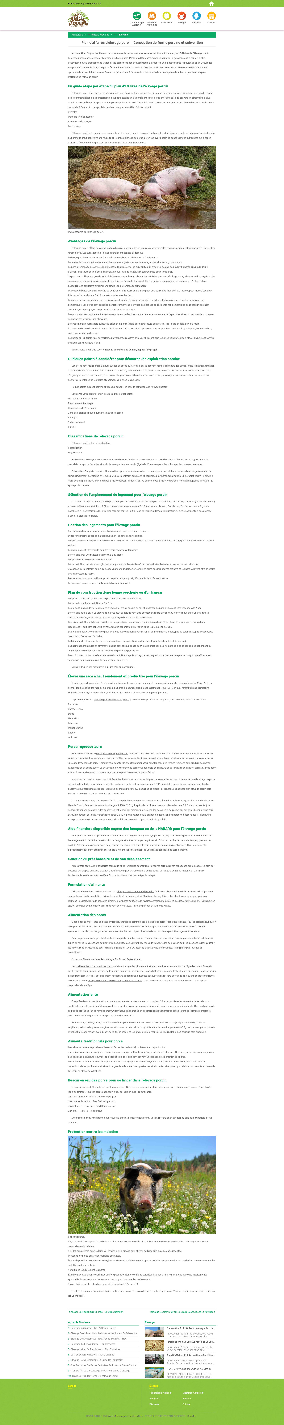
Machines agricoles (193, 1392)
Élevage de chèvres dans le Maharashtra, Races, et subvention (104, 1333)
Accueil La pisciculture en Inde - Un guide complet (97, 1312)
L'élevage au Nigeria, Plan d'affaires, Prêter (93, 1328)
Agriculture (77, 34)
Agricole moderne (100, 34)
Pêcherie (154, 1404)
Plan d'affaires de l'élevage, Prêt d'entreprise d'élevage (100, 1371)
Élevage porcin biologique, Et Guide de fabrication (97, 1360)
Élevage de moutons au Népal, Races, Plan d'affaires (98, 1339)
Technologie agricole (160, 1392)
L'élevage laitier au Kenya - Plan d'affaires (93, 1344)
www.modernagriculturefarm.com (125, 1416)
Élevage (123, 34)
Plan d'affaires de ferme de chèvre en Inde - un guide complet (104, 1365)
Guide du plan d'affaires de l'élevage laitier (95, 1376)
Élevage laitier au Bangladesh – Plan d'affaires (95, 1349)
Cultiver (187, 1404)
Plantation (154, 1398)
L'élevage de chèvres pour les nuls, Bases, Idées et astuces (181, 1312)
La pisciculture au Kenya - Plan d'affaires (92, 1355)
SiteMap (191, 1416)
